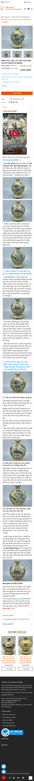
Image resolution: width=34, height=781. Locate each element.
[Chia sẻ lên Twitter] (12, 102)
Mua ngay (9, 669)
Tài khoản (28, 2)
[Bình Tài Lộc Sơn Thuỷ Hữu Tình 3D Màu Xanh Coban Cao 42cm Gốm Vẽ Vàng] (8, 645)
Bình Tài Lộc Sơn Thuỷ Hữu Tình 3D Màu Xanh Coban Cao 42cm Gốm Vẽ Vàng (8, 660)
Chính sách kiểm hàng (9, 725)
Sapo (20, 775)
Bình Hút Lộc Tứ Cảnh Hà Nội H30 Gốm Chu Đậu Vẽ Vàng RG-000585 (25, 660)
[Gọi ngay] (3, 777)
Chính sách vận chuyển (9, 717)
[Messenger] (3, 771)
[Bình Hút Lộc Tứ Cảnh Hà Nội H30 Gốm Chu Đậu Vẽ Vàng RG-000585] (25, 645)
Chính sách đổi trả (8, 720)
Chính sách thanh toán (9, 714)
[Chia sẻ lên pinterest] (14, 102)
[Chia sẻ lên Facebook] (9, 102)
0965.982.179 (6, 2)
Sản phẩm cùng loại (17, 632)
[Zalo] (3, 766)
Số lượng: (4, 86)
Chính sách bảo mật (8, 723)
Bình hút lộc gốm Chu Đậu (17, 99)
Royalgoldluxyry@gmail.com (13, 700)
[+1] (17, 102)
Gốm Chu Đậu (14, 68)
